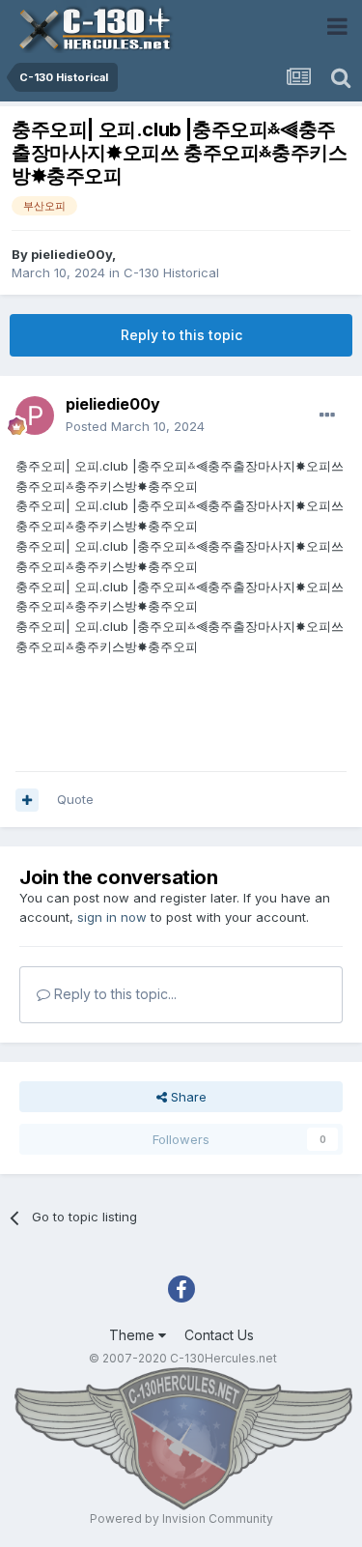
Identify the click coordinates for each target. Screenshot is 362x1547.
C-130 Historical (171, 272)
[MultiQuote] (27, 800)
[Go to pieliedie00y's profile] (34, 415)
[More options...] (327, 415)
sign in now (112, 917)
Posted (135, 426)
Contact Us (219, 1335)
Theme (133, 1335)
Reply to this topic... (113, 994)
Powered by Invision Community (181, 1518)
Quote (75, 799)
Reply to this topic (181, 335)
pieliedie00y (71, 254)
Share (187, 1096)
